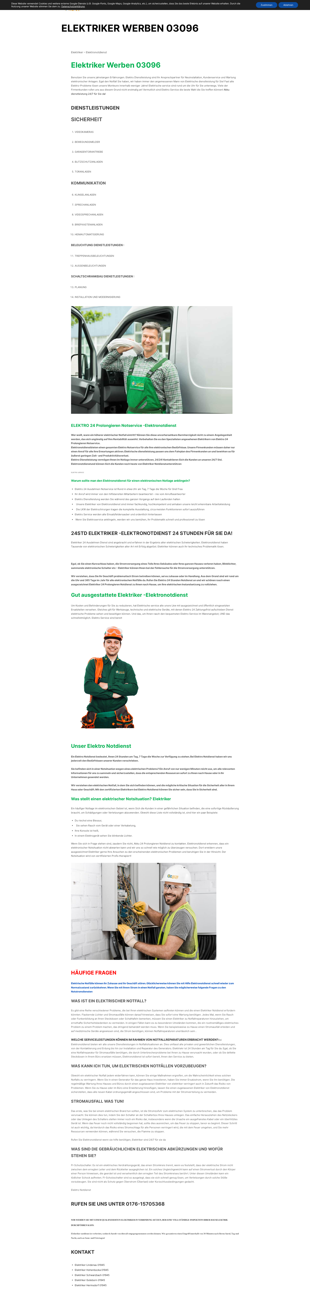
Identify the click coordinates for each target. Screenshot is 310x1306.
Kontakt (82, 1252)
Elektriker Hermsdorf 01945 (91, 1285)
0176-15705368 (145, 1204)
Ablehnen (288, 5)
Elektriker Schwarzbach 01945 (92, 1275)
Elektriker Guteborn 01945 (90, 1280)
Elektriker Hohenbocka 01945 (91, 1269)
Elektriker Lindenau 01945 (90, 1264)
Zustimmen (266, 5)
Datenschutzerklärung (73, 6)
